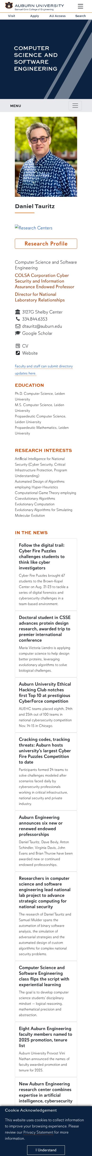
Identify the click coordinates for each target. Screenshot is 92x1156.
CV (24, 346)
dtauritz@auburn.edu (41, 326)
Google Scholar (36, 333)
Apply (34, 16)
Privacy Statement (38, 1132)
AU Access (57, 16)
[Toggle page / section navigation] (75, 105)
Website (29, 353)
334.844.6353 (34, 319)
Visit (11, 16)
